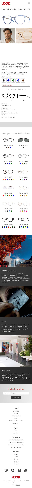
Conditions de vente (16, 447)
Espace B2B (16, 423)
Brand (16, 413)
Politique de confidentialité (16, 442)
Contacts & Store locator (16, 421)
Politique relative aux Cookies (16, 445)
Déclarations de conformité (16, 440)
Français (16, 462)
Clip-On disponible (7, 85)
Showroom (16, 411)
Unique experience (16, 416)
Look (16, 430)
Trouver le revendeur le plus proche (16, 89)
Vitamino (18, 485)
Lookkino (16, 433)
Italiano (16, 454)
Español (16, 464)
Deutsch (16, 459)
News (16, 418)
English (16, 457)
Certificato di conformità (8, 117)
